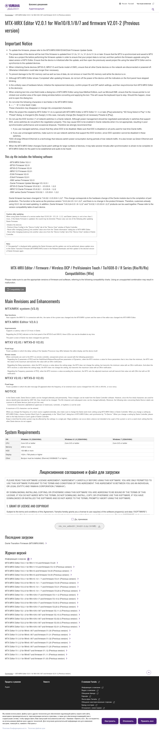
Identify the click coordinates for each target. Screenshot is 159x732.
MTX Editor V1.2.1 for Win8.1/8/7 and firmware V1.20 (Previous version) (36, 646)
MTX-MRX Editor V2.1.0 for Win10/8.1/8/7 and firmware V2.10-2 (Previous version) (41, 614)
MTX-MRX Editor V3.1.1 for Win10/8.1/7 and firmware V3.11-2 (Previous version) (40, 594)
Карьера (85, 696)
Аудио (7, 687)
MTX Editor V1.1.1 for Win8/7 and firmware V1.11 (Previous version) (35, 654)
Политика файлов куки (36, 728)
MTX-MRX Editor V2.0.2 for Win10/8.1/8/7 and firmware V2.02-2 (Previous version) (41, 618)
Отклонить (128, 721)
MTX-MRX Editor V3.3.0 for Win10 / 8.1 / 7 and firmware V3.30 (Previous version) (40, 582)
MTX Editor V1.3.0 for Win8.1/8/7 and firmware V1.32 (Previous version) (36, 638)
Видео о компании (88, 690)
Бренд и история (88, 705)
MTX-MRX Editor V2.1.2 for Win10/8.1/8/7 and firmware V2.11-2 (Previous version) (41, 610)
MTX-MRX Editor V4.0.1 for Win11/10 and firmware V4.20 (30, 562)
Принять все (147, 721)
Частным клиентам (144, 3)
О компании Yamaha (89, 681)
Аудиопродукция (36, 8)
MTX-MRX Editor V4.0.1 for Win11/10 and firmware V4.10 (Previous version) (38, 566)
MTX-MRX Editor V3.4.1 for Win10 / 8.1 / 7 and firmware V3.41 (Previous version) (40, 578)
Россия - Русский (128, 3)
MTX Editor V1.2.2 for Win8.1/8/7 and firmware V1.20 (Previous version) (36, 642)
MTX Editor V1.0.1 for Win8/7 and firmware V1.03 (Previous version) (35, 658)
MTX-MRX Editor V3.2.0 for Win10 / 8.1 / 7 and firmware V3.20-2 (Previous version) (41, 590)
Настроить (110, 721)
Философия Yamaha (89, 699)
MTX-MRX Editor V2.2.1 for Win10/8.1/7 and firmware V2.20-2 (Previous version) (40, 606)
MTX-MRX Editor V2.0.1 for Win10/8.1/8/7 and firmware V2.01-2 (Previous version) (41, 626)
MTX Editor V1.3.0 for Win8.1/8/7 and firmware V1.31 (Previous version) (36, 634)
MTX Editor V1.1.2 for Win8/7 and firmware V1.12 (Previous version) (35, 650)
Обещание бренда (88, 693)
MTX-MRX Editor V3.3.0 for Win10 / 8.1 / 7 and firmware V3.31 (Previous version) (40, 586)
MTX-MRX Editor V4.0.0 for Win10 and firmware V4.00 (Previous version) (37, 574)
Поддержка (9, 15)
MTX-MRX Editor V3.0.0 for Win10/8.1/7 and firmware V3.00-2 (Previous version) (40, 602)
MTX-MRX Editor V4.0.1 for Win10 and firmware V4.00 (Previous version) (37, 570)
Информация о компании (91, 687)
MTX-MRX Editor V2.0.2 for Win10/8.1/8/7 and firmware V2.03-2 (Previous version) (41, 622)
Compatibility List (17, 289)
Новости (46, 681)
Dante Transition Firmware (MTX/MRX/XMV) (27, 249)
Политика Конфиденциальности (14, 728)
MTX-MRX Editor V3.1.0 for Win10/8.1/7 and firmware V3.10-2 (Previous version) (40, 598)
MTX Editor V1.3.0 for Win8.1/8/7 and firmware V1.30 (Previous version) (36, 630)
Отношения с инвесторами (92, 708)
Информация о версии (15, 558)
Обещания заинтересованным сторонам (97, 702)
